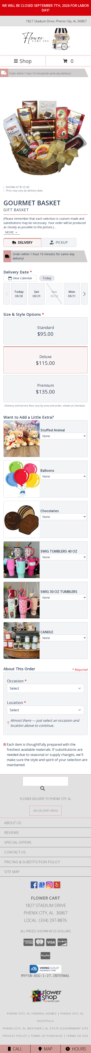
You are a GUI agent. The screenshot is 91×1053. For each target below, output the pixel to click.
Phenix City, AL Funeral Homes (32, 1013)
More (9, 232)
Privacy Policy (15, 1036)
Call (16, 1049)
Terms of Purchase (47, 1036)
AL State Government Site (66, 1028)
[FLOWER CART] (45, 50)
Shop (26, 60)
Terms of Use (77, 1036)
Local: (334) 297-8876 (45, 920)
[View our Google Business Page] (41, 886)
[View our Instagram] (49, 886)
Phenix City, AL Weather (22, 1028)
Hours (78, 1049)
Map (47, 1049)
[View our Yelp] (57, 886)
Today (47, 278)
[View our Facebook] (34, 886)
